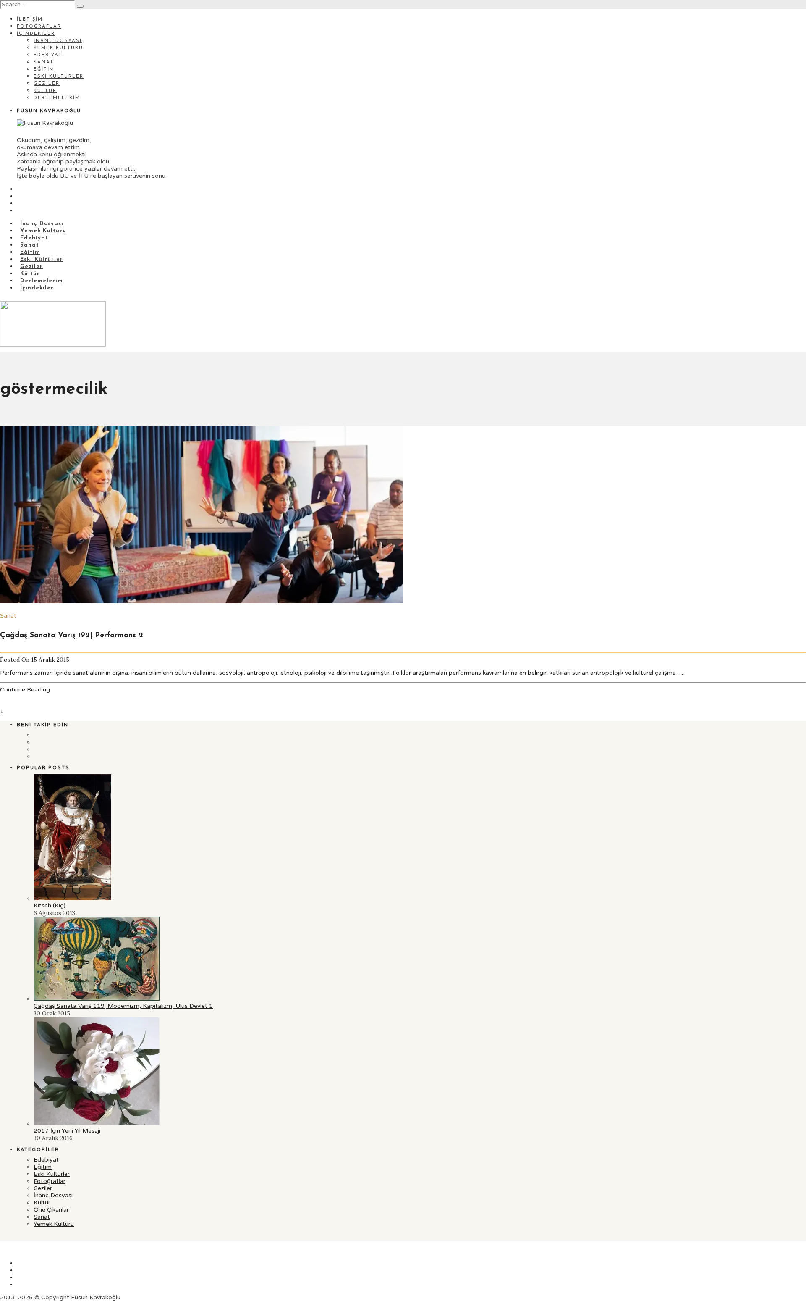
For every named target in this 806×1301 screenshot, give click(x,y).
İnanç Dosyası (58, 41)
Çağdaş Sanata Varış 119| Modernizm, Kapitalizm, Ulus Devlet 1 (123, 1005)
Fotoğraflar (39, 26)
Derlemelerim (57, 98)
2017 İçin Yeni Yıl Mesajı (67, 1130)
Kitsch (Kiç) (49, 905)
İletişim (30, 19)
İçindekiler (36, 34)
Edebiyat (48, 55)
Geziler (47, 83)
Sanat (44, 62)
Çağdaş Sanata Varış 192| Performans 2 (71, 635)
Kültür (45, 91)
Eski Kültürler (59, 76)
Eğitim (44, 69)
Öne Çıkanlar (51, 1209)
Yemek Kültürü (58, 48)
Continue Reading (25, 689)
